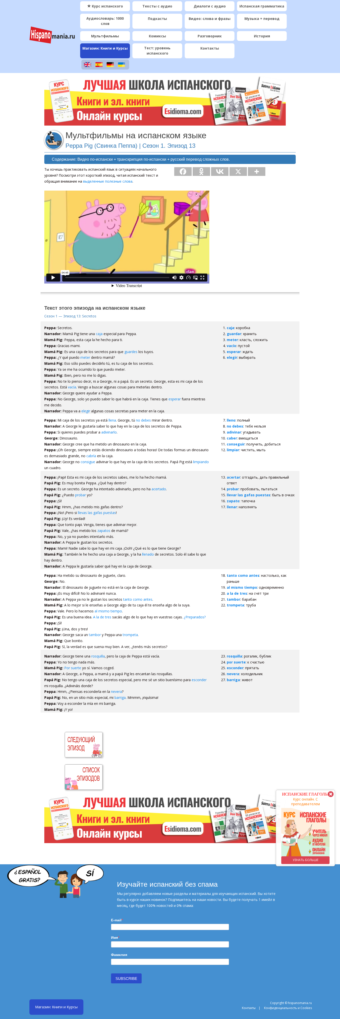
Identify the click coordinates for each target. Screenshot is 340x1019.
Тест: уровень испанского (157, 51)
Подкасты (157, 18)
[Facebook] (183, 171)
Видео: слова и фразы (209, 18)
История (262, 36)
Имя (114, 938)
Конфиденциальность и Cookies (288, 1008)
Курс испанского (107, 6)
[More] (256, 171)
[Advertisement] (181, 751)
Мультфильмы (105, 36)
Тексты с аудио (157, 6)
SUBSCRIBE (126, 978)
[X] (238, 171)
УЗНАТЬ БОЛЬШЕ (305, 860)
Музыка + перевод (262, 18)
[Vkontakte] (219, 171)
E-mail (116, 920)
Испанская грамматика (261, 6)
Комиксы (157, 36)
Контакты (209, 48)
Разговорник (210, 36)
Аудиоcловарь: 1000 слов (105, 21)
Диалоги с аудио (210, 6)
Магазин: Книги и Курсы (105, 48)
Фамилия (119, 955)
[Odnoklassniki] (201, 171)
